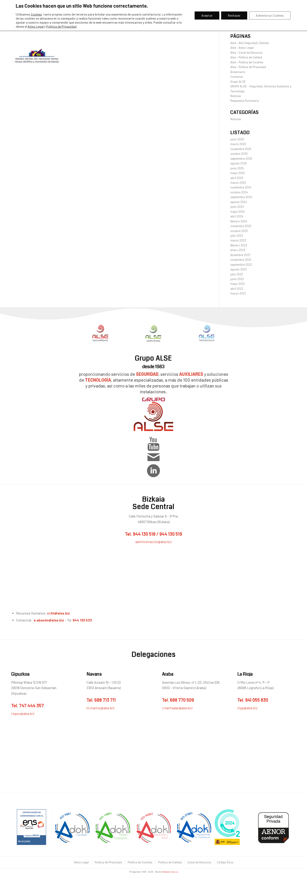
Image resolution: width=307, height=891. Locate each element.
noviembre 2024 (240, 187)
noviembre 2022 (240, 259)
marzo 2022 (238, 293)
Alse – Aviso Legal (242, 47)
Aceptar (207, 15)
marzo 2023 (238, 240)
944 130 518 (144, 534)
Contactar (236, 76)
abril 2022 (236, 288)
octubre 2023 (239, 231)
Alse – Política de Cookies (246, 62)
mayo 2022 (237, 283)
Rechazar (234, 15)
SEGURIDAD (147, 374)
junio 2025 (237, 168)
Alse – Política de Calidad (246, 57)
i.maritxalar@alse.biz (177, 708)
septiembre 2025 (241, 158)
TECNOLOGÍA (98, 379)
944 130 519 (170, 534)
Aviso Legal (36, 26)
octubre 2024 (239, 192)
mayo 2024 (237, 211)
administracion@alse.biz (153, 542)
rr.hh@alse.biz (59, 613)
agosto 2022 (238, 269)
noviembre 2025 (240, 149)
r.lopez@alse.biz (22, 714)
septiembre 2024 (241, 197)
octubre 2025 (239, 153)
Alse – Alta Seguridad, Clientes (249, 43)
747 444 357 (31, 705)
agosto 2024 (238, 202)
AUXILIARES (191, 374)
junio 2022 (237, 279)
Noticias (235, 96)
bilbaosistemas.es (170, 872)
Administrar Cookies (270, 15)
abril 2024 (236, 216)
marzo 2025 (238, 182)
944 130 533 (82, 620)
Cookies (36, 14)
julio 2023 (236, 235)
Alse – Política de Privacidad (248, 67)
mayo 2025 (237, 173)
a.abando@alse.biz (49, 620)
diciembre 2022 (240, 255)
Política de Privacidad (61, 26)
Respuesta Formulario (244, 100)
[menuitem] (81, 862)
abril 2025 (236, 178)
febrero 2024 (238, 221)
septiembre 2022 (241, 264)
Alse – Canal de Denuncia (246, 52)
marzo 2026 (238, 144)
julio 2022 (236, 274)
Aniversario (237, 72)
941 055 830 (256, 700)
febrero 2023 (238, 245)
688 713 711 (105, 700)
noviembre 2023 (240, 226)
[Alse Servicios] (153, 333)
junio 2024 (237, 206)
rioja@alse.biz (247, 708)
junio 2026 (237, 139)
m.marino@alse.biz (100, 708)
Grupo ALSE (238, 81)
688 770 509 (182, 700)
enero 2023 (237, 250)
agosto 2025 (238, 163)
